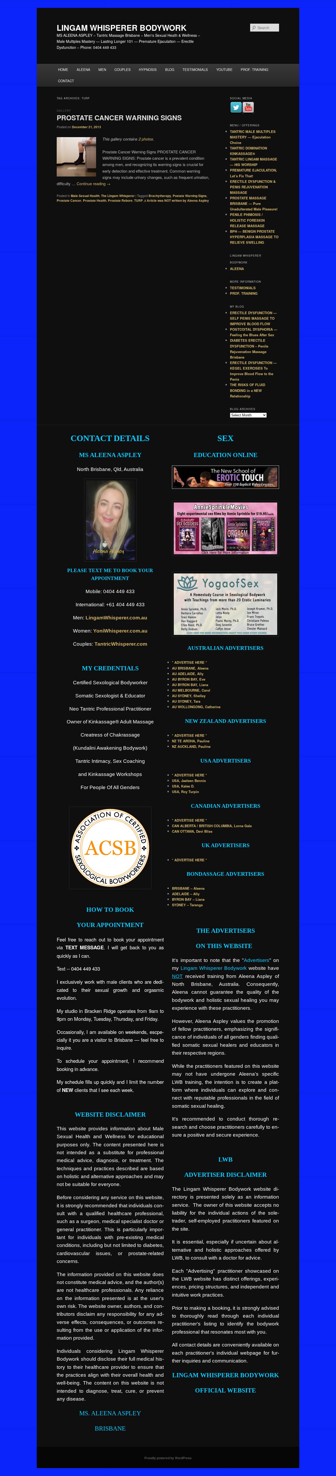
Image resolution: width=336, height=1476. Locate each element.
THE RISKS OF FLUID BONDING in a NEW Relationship (247, 390)
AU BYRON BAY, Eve (188, 679)
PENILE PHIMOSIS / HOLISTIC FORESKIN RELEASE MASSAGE (247, 220)
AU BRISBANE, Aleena (190, 668)
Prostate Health (94, 200)
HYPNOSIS (148, 69)
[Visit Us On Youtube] (248, 112)
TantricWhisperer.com (120, 644)
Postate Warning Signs (190, 195)
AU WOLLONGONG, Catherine (196, 706)
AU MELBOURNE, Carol (191, 690)
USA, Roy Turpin (185, 791)
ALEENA (83, 69)
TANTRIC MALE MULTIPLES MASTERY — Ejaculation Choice (253, 137)
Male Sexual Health (85, 195)
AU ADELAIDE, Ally (187, 673)
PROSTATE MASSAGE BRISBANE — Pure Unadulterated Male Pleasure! (253, 203)
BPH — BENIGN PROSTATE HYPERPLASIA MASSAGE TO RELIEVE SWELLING (254, 237)
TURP (138, 200)
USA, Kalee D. (183, 786)
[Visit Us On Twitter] (236, 112)
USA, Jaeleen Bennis (189, 780)
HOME (63, 69)
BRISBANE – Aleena (188, 888)
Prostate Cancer (69, 200)
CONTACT (66, 80)
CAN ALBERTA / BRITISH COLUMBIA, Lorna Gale (212, 825)
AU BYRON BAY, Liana (190, 684)
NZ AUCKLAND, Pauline (191, 746)
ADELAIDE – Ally (186, 893)
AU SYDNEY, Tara (186, 701)
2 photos (146, 139)
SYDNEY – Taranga (187, 904)
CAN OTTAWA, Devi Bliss (192, 831)
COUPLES (122, 69)
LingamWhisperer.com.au (116, 617)
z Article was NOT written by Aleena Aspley (176, 200)
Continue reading (94, 183)
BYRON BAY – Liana (188, 899)
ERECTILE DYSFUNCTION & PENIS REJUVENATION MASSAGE (253, 187)
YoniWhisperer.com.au (120, 631)
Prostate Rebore (120, 200)
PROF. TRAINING (254, 69)
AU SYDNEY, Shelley (189, 695)
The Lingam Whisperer (118, 195)
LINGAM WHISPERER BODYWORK (122, 27)
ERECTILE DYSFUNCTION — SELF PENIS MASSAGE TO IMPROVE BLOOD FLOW (253, 318)
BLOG (169, 69)
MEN (102, 69)
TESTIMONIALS (195, 69)
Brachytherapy (160, 195)
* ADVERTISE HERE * (189, 662)
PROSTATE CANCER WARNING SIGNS (119, 117)
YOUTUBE (224, 69)
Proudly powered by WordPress (168, 1458)
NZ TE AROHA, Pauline (190, 740)
